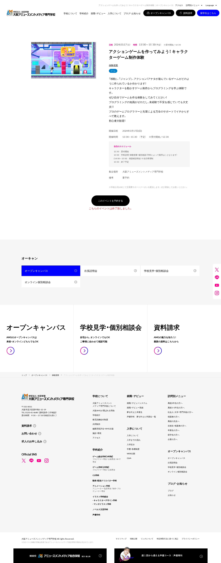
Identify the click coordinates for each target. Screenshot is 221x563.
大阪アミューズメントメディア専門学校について (104, 404)
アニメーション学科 (101, 485)
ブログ (171, 490)
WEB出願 (131, 453)
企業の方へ (172, 439)
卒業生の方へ (173, 430)
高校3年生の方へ (175, 403)
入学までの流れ (133, 439)
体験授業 (113, 65)
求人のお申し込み (32, 441)
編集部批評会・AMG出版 (103, 428)
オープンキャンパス (36, 271)
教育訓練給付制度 (100, 419)
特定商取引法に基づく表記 (167, 538)
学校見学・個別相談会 (156, 271)
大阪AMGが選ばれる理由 (104, 410)
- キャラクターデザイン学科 (105, 500)
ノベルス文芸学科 (100, 509)
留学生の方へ (173, 434)
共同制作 (96, 424)
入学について (132, 435)
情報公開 (133, 538)
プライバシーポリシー (190, 538)
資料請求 (27, 425)
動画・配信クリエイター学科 (105, 480)
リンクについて (147, 538)
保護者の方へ (173, 416)
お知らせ (172, 495)
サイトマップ (121, 538)
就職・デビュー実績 (135, 407)
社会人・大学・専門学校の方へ (180, 412)
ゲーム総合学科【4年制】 (103, 456)
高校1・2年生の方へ (176, 407)
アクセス (179, 5)
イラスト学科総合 (100, 496)
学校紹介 (96, 415)
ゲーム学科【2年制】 (101, 467)
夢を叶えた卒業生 (134, 412)
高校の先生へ (173, 421)
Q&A (129, 458)
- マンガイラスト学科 (102, 503)
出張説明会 (90, 271)
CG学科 (96, 475)
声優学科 (96, 514)
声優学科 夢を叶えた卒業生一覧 (141, 416)
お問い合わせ (29, 433)
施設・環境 (97, 433)
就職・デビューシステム (137, 403)
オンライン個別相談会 (38, 282)
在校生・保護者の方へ (177, 425)
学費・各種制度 (133, 448)
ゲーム (113, 71)
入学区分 (131, 444)
